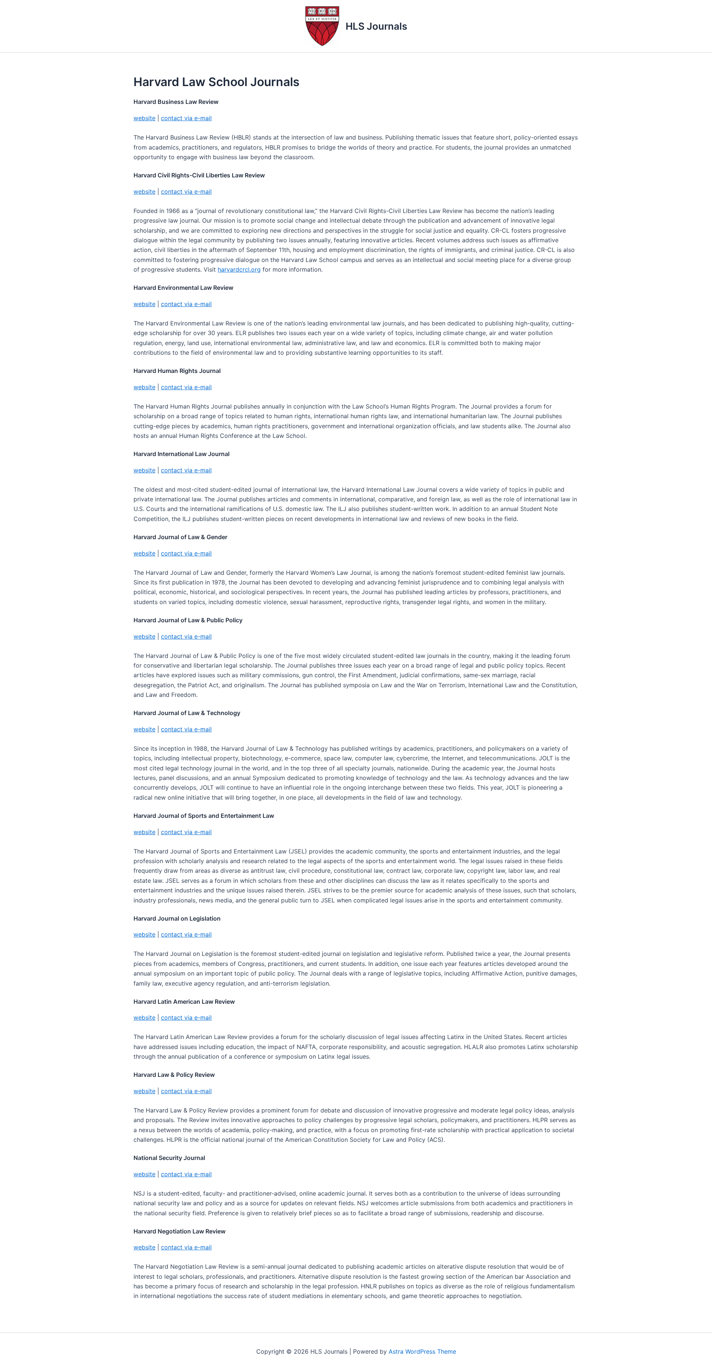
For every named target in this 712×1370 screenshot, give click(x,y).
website (144, 118)
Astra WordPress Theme (422, 1351)
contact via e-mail (186, 118)
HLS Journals (376, 26)
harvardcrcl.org (239, 269)
